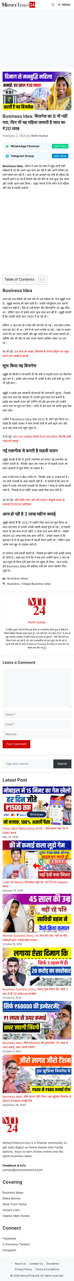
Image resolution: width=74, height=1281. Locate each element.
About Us (20, 1263)
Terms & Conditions (47, 1269)
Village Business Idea (36, 583)
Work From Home (15, 1204)
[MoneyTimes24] (18, 4)
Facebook (9, 1238)
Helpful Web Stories (16, 1216)
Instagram (9, 1250)
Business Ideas (17, 578)
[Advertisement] (37, 38)
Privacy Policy (23, 1269)
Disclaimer (52, 1263)
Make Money (11, 1198)
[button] (53, 4)
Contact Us (36, 1263)
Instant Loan (11, 1210)
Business (13, 583)
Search (62, 763)
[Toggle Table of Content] (40, 280)
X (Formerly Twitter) (16, 1244)
